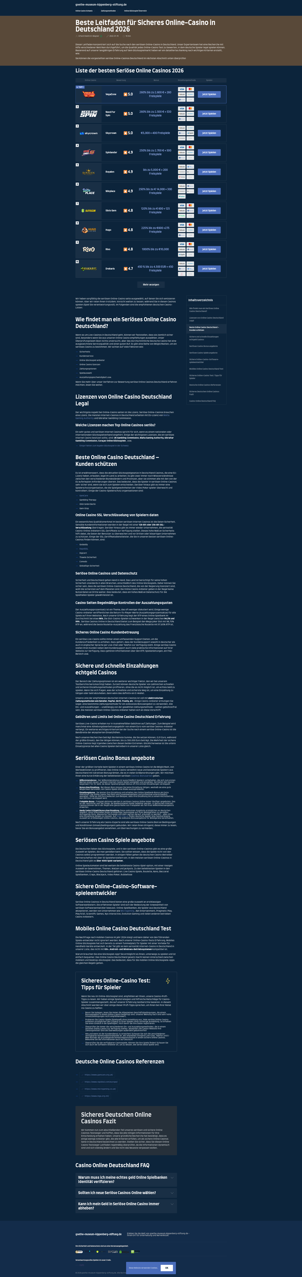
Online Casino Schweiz (84, 11)
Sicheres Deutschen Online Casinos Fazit (204, 393)
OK (166, 1268)
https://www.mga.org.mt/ (97, 1096)
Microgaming (127, 911)
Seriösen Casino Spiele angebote (203, 353)
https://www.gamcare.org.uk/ (99, 1075)
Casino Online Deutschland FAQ (202, 401)
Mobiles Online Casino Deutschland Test (206, 369)
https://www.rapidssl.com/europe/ (101, 1082)
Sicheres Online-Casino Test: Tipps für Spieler (205, 377)
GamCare (84, 496)
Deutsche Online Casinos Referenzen (205, 385)
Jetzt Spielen (209, 94)
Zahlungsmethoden (108, 11)
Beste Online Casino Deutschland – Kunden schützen (204, 328)
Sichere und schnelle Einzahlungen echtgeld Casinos (204, 338)
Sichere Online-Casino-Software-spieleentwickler (204, 361)
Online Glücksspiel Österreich (135, 11)
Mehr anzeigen (151, 285)
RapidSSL (84, 549)
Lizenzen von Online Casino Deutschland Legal (206, 319)
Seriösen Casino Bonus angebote (203, 346)
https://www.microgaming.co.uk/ (100, 1089)
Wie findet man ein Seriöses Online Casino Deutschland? (204, 310)
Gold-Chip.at (122, 816)
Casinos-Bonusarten (141, 776)
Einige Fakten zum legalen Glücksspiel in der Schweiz (104, 446)
